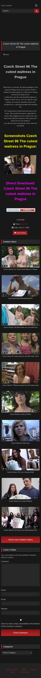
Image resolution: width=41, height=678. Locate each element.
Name (4, 590)
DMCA (24, 670)
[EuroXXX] (17, 2)
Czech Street (21, 233)
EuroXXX (24, 224)
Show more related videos (20, 539)
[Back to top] (34, 671)
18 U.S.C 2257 (12, 670)
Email (4, 599)
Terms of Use (24, 672)
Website (4, 609)
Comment (5, 561)
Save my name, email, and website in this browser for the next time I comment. (20, 625)
